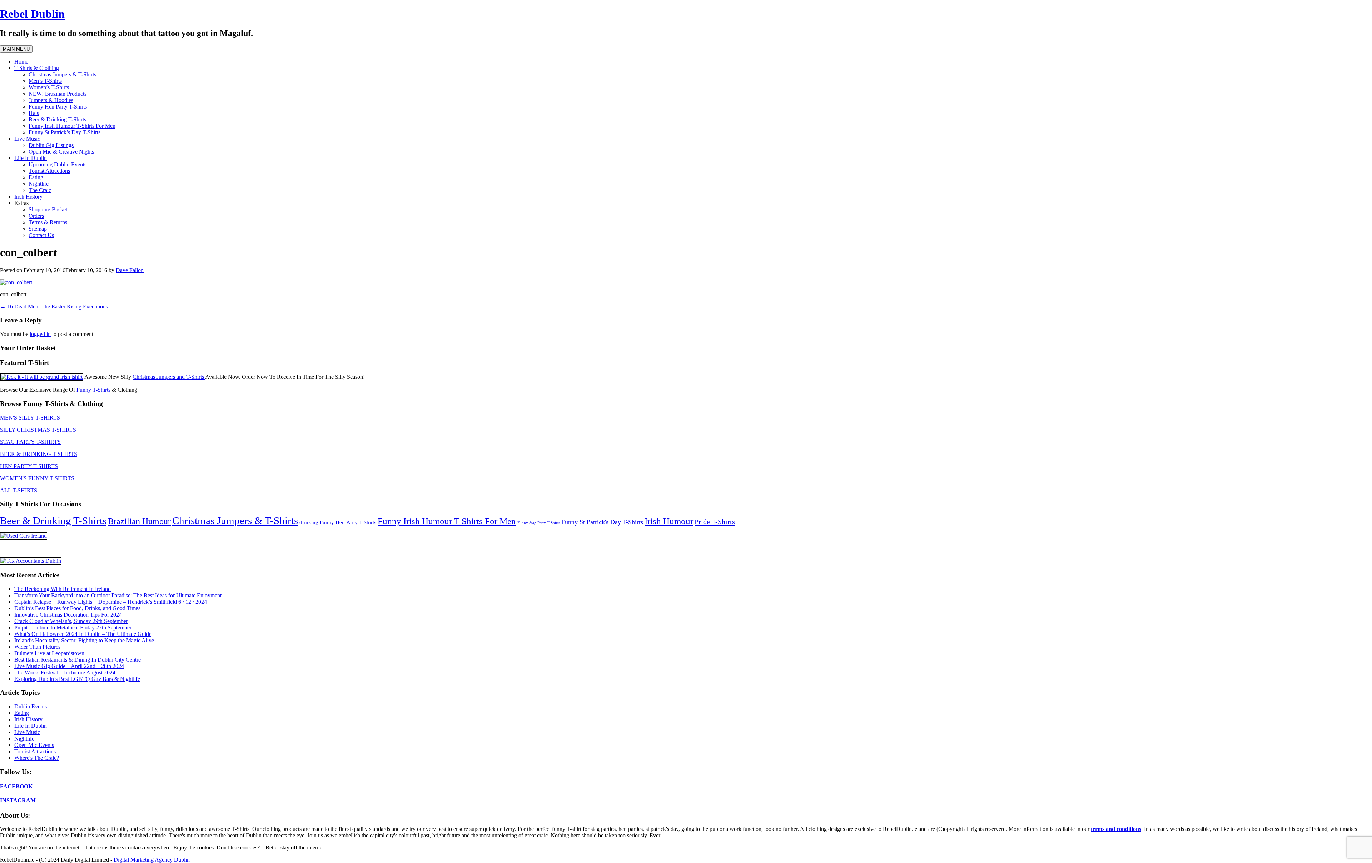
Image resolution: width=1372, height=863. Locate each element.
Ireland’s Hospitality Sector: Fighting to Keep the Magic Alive (84, 640)
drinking (308, 522)
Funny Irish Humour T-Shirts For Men (72, 126)
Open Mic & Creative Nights (61, 152)
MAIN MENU (16, 49)
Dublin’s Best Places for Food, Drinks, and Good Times (77, 608)
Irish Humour (669, 521)
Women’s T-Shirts (49, 87)
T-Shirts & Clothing (36, 68)
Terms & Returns (48, 222)
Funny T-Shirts (94, 390)
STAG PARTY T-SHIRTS (30, 442)
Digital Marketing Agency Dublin (152, 860)
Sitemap (38, 229)
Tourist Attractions (49, 171)
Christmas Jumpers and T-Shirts (169, 377)
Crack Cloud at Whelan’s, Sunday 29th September (71, 621)
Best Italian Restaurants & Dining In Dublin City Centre (77, 660)
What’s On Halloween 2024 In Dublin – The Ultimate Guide (82, 634)
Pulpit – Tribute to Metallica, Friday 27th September (72, 627)
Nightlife (39, 184)
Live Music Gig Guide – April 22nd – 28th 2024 (69, 666)
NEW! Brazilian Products (57, 94)
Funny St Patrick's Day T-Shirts (602, 522)
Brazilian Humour (139, 521)
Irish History (28, 197)
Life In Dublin (30, 158)
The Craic (40, 190)
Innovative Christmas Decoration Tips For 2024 (68, 615)
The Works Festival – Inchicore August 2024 (64, 672)
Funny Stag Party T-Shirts (538, 523)
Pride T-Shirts (715, 522)
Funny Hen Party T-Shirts (58, 107)
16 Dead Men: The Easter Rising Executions (54, 306)
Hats (34, 113)
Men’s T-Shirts (45, 81)
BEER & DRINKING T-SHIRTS (38, 454)
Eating (36, 177)
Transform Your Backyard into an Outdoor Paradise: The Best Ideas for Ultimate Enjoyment (118, 595)
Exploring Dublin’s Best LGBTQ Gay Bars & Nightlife (77, 679)
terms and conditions (1116, 829)
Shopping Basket (48, 209)
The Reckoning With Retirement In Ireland (62, 589)
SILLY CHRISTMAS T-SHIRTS (38, 430)
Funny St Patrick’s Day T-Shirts (64, 132)
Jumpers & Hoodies (51, 100)
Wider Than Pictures (37, 647)
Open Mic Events (34, 745)
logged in (40, 334)
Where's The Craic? (36, 758)
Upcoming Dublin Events (57, 164)
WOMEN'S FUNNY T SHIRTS (37, 478)
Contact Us (41, 235)
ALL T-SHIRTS (18, 490)
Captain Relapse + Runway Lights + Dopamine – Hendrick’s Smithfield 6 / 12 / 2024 (110, 602)
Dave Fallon (130, 270)
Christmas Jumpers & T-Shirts (62, 74)
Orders (36, 216)
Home (21, 62)
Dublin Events (30, 706)
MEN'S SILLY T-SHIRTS (30, 418)
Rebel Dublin (32, 13)
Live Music (27, 139)
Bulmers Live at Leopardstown (50, 653)
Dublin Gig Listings (51, 145)
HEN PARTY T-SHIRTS (29, 466)
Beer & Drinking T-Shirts (57, 119)
